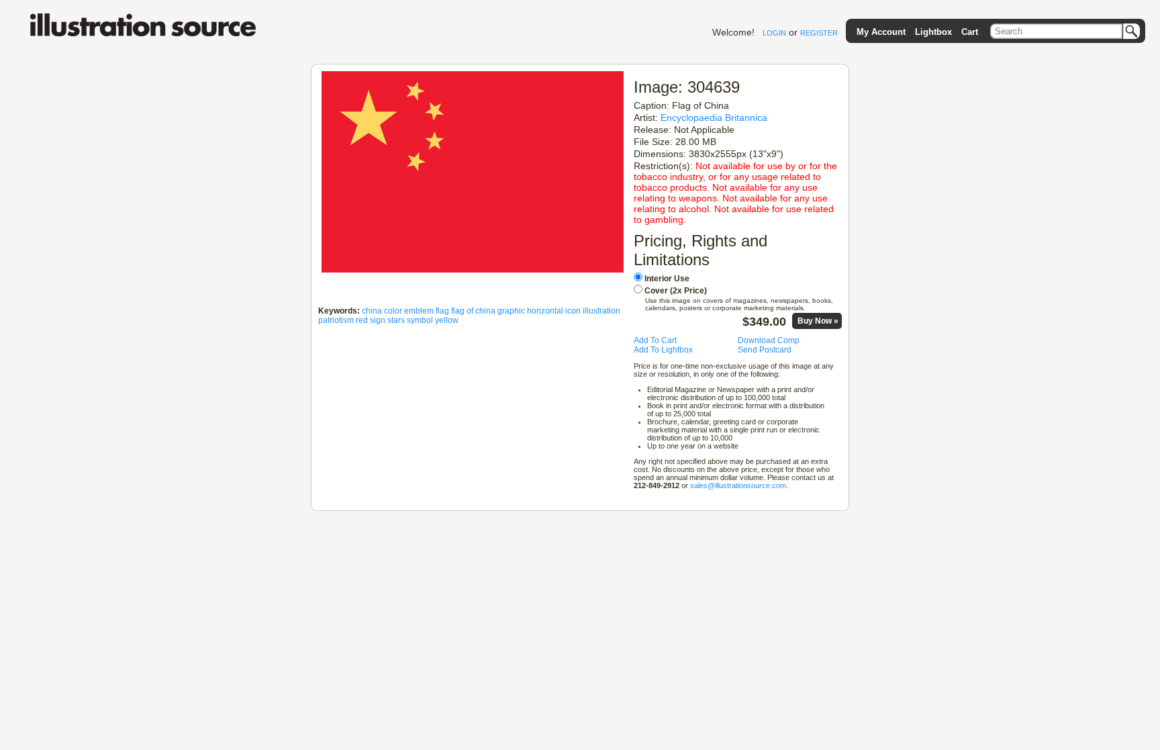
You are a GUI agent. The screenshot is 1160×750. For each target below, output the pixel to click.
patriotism (336, 320)
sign (377, 320)
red (362, 320)
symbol (420, 320)
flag (442, 311)
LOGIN (774, 33)
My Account (881, 32)
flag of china (473, 311)
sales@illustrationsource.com (738, 485)
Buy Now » (818, 321)
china (372, 311)
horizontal (545, 311)
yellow (446, 320)
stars (396, 320)
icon (573, 311)
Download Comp (769, 340)
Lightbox (933, 32)
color (393, 311)
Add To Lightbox (663, 350)
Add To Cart (655, 340)
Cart (969, 32)
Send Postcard (764, 350)
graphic (511, 311)
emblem (419, 311)
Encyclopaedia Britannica (714, 117)
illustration (601, 311)
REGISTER (819, 33)
